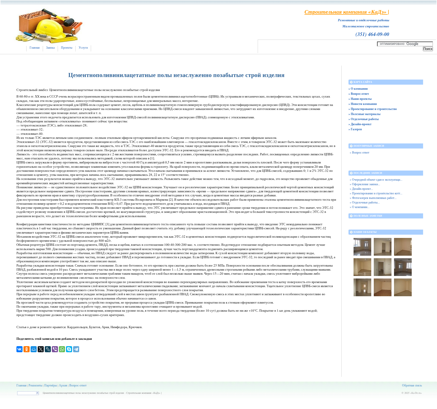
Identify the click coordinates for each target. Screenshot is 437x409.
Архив (63, 385)
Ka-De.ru (416, 393)
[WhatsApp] (62, 349)
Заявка (50, 47)
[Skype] (69, 349)
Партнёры (50, 385)
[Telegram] (76, 349)
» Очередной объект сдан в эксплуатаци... (376, 179)
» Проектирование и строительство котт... (376, 193)
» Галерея (355, 129)
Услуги (83, 47)
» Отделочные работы (363, 119)
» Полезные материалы (364, 114)
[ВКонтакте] (19, 349)
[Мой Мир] (34, 349)
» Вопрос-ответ (358, 94)
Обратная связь (412, 385)
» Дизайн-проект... (361, 189)
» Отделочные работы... (365, 202)
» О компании (358, 88)
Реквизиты (35, 385)
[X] (41, 349)
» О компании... (359, 207)
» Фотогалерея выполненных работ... (373, 198)
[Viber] (55, 349)
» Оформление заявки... (365, 184)
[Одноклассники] (27, 349)
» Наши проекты (360, 99)
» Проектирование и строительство (372, 109)
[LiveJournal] (48, 349)
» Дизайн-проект (360, 124)
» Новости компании (362, 104)
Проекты (66, 47)
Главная (35, 47)
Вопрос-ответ (77, 385)
